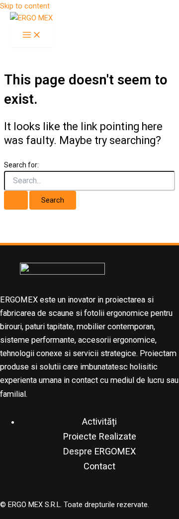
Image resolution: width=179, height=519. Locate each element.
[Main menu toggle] (32, 35)
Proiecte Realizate (99, 436)
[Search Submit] (16, 200)
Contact (99, 466)
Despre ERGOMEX (99, 451)
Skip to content (25, 5)
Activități (99, 421)
